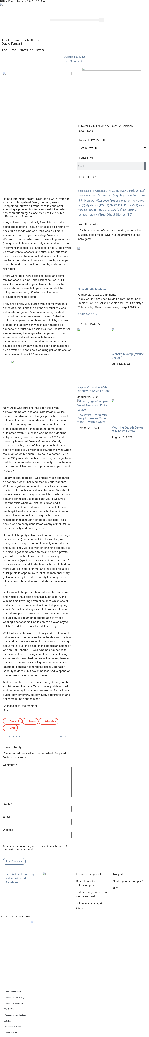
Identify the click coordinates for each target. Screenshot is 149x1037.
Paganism (113, 205)
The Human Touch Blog (14, 997)
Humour (93, 200)
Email (7, 816)
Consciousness (90, 195)
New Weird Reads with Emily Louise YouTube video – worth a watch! (92, 418)
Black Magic (86, 190)
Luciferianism (125, 200)
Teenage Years (88, 214)
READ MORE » (87, 314)
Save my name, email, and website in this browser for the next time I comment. (36, 848)
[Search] (145, 166)
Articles (7, 1021)
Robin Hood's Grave (105, 209)
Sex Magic (130, 210)
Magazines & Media (12, 1027)
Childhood (103, 190)
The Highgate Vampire (13, 1003)
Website (8, 829)
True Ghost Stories (115, 214)
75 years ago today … (91, 288)
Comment (10, 764)
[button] (74, 20)
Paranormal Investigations (15, 1015)
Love (109, 200)
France (110, 195)
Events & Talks (10, 1032)
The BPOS (9, 1009)
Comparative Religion (128, 190)
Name (7, 803)
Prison (129, 205)
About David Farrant (12, 992)
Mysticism (95, 205)
